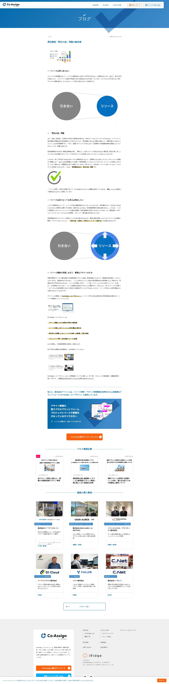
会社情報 (103, 647)
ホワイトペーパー (108, 633)
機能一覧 (87, 636)
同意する (162, 680)
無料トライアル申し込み (152, 5)
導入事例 (105, 5)
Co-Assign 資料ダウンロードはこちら (84, 437)
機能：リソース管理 (113, 189)
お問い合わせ (87, 647)
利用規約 (103, 642)
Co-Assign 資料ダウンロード (53, 668)
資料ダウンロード (134, 5)
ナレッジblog (106, 636)
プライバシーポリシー (127, 630)
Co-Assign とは (89, 633)
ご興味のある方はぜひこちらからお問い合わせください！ (76, 378)
